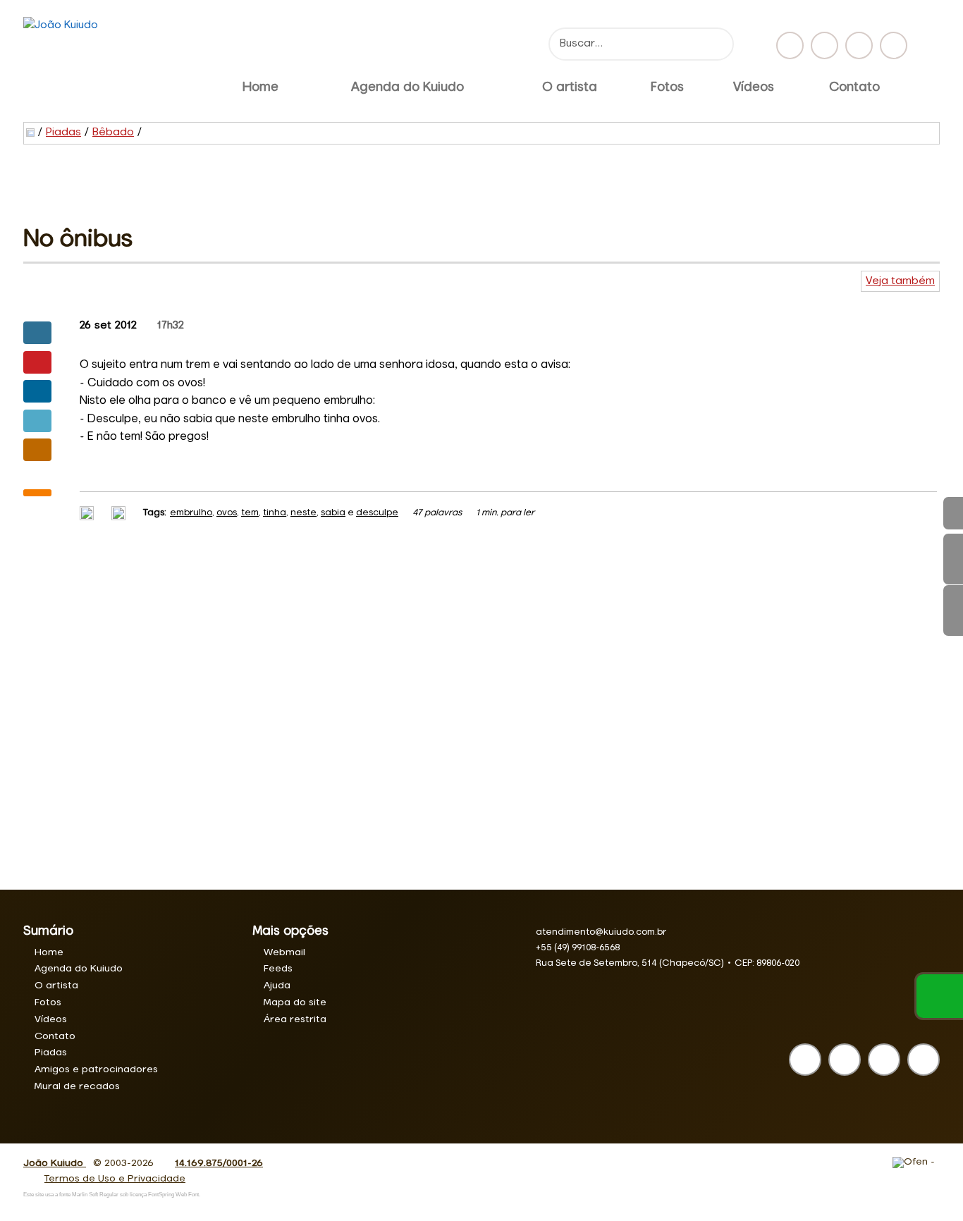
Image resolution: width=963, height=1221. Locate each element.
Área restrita (295, 1019)
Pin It (37, 362)
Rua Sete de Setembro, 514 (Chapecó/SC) (630, 963)
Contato (854, 87)
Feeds (278, 969)
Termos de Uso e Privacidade (114, 1179)
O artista (569, 87)
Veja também (900, 281)
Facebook (790, 45)
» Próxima (953, 559)
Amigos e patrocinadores (96, 1069)
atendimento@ (601, 932)
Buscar (717, 44)
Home (260, 87)
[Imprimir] (88, 512)
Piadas (63, 132)
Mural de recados (77, 1086)
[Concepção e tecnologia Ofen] (916, 1162)
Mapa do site (295, 1002)
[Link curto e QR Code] (42, 1182)
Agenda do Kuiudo (407, 87)
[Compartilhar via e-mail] (37, 449)
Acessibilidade (42, 1125)
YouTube (859, 45)
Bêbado (113, 132)
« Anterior (953, 610)
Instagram (824, 45)
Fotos (667, 87)
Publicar (37, 391)
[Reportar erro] (120, 512)
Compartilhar (37, 332)
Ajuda (277, 985)
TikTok (893, 45)
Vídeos (753, 87)
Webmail (284, 952)
